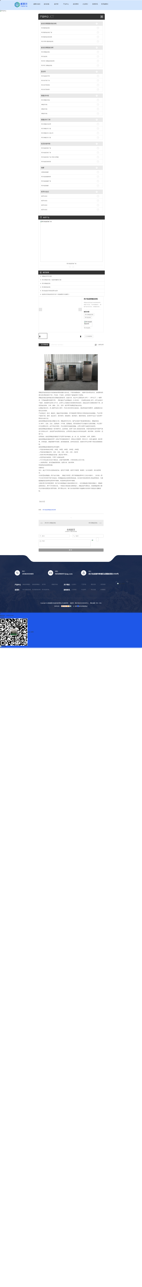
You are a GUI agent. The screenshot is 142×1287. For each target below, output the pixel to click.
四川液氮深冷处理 (46, 124)
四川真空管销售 (45, 89)
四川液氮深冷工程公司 (47, 133)
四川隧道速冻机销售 (46, 37)
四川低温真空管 (45, 76)
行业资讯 (83, 589)
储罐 (42, 168)
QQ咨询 (2, 617)
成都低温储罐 (44, 172)
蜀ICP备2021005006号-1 (82, 603)
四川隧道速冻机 (45, 28)
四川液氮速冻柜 (45, 52)
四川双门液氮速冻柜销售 (48, 61)
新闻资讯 (95, 4)
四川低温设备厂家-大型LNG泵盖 (50, 157)
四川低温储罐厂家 (46, 181)
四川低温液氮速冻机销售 (49, 509)
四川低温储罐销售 (46, 176)
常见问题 (93, 589)
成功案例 (75, 4)
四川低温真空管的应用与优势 (50, 290)
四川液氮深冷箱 (45, 100)
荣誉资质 (103, 584)
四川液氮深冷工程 (46, 128)
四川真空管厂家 (45, 80)
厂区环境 (83, 584)
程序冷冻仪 (45, 192)
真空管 (56, 4)
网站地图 (92, 603)
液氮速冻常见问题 (47, 276)
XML (100, 603)
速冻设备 (46, 4)
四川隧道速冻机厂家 (46, 32)
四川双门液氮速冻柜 (46, 65)
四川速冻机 (44, 56)
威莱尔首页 (36, 4)
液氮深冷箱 (45, 95)
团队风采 (93, 584)
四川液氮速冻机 (46, 283)
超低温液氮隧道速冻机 (49, 23)
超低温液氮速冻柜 (47, 47)
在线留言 (89, 336)
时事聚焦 (103, 589)
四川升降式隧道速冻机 (47, 41)
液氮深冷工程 (45, 119)
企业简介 (85, 4)
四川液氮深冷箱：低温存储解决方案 (51, 279)
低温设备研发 (45, 144)
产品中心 (66, 4)
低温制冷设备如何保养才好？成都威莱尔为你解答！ (56, 294)
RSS (97, 603)
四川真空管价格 (45, 85)
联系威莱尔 (104, 4)
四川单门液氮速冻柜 (50, 522)
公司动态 (74, 589)
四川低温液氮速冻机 (88, 327)
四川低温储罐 (44, 185)
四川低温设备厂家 (46, 148)
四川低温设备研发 (46, 161)
